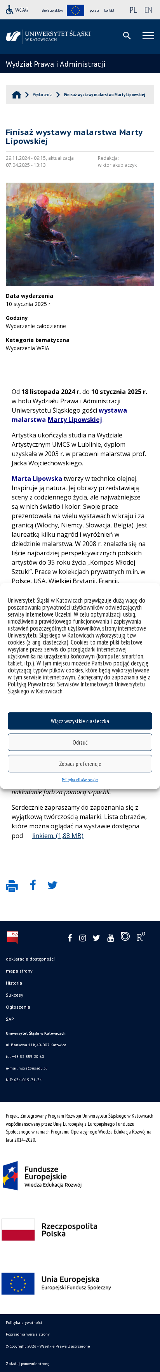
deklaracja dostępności (30, 959)
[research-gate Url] (141, 938)
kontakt (109, 10)
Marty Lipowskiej (75, 419)
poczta (94, 10)
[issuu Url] (125, 938)
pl (133, 9)
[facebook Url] (70, 938)
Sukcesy (14, 995)
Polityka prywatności (24, 1322)
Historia (14, 983)
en (148, 9)
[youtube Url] (110, 938)
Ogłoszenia (18, 1007)
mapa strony (19, 971)
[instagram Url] (82, 938)
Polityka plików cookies (80, 780)
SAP (10, 1019)
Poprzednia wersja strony (28, 1334)
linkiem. (43, 835)
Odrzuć (80, 742)
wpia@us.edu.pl (33, 1068)
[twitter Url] (96, 938)
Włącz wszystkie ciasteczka (80, 720)
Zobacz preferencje (80, 763)
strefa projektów (52, 10)
